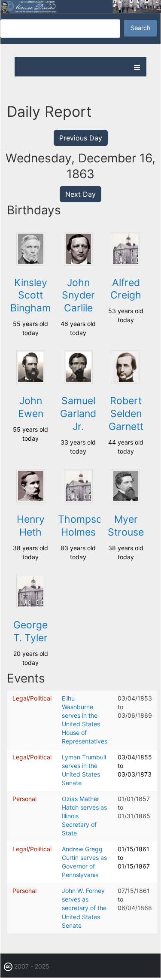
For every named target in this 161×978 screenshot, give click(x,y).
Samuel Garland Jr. (78, 414)
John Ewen (30, 407)
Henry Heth (31, 525)
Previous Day (80, 138)
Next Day (80, 194)
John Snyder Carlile (78, 295)
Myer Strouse (126, 525)
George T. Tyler (30, 631)
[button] (30, 263)
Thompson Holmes (83, 525)
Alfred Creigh (125, 289)
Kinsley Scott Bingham (30, 295)
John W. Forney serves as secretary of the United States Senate (84, 908)
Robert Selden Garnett (126, 414)
